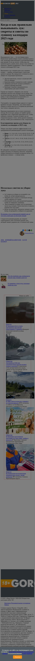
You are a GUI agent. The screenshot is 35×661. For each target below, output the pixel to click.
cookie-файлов (27, 653)
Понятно (17, 657)
